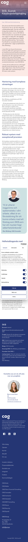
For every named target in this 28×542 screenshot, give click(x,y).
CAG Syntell (5, 511)
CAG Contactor (6, 495)
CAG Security (6, 508)
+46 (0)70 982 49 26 (12, 399)
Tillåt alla (14, 288)
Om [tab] (23, 247)
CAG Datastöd (6, 499)
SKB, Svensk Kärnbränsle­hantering (12, 22)
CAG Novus (5, 505)
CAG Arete (5, 483)
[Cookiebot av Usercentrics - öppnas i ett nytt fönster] (21, 244)
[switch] (25, 274)
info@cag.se (6, 527)
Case (3, 22)
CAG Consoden (6, 492)
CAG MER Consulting (8, 502)
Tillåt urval (14, 292)
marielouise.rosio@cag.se (14, 401)
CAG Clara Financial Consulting (11, 489)
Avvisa (14, 296)
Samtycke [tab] (5, 247)
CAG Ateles (5, 486)
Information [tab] (14, 247)
